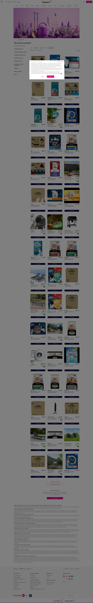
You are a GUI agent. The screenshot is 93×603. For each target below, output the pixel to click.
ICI (61, 73)
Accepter (50, 76)
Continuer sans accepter (60, 61)
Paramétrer (42, 76)
